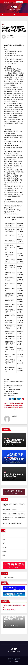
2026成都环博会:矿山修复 (14, 459)
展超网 (4, 609)
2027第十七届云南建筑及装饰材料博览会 (13, 475)
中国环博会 (12, 605)
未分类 (4, 547)
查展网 (14, 7)
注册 (10, 661)
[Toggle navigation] (14, 14)
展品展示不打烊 (11, 659)
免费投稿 (16, 661)
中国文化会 (6, 605)
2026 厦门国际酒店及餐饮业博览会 (12, 523)
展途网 (8, 609)
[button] (25, 14)
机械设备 (11, 457)
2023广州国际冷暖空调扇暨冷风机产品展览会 (9, 405)
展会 (3, 24)
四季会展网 (18, 605)
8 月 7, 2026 (10, 625)
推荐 (8, 457)
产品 (4, 535)
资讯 (8, 438)
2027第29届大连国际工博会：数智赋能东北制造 (14, 441)
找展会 (11, 35)
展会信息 (13, 609)
